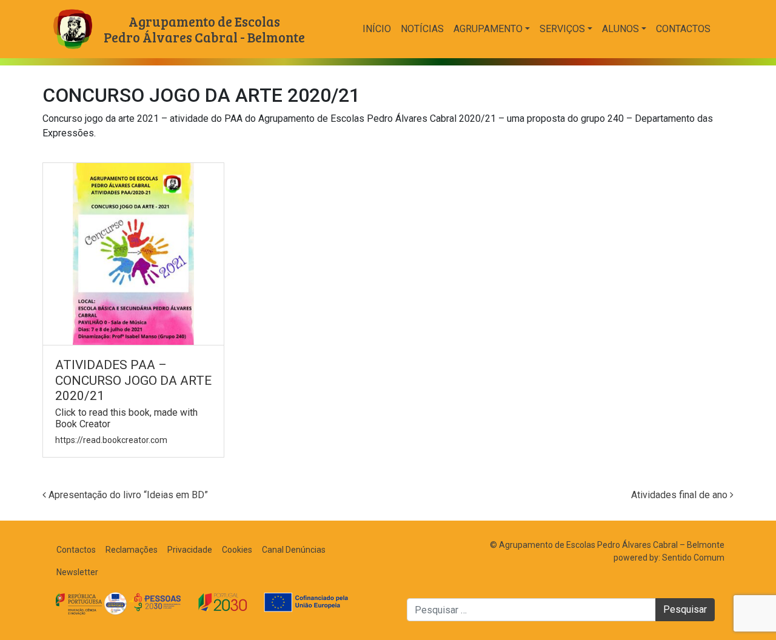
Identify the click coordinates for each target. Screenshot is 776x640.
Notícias (422, 29)
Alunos (620, 29)
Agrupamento (488, 29)
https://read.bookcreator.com (111, 440)
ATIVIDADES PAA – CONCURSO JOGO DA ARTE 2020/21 (133, 380)
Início (377, 29)
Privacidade (189, 550)
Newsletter (77, 572)
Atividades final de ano (680, 495)
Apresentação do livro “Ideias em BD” (127, 495)
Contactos (683, 29)
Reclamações (131, 550)
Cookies (237, 550)
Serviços (562, 29)
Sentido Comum (693, 557)
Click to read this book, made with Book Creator (126, 418)
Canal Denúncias (294, 550)
